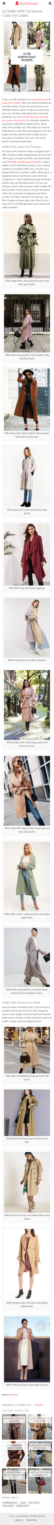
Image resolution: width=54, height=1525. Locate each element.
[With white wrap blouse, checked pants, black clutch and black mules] (27, 986)
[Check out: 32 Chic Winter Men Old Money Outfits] (40, 1427)
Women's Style (10, 1503)
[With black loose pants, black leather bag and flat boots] (27, 352)
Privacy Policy (32, 1520)
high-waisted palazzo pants (26, 161)
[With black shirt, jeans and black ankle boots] (27, 506)
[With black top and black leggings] (27, 585)
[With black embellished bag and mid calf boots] (27, 1073)
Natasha (39, 1405)
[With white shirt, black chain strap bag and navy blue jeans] (27, 825)
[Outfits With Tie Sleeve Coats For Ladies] (27, 91)
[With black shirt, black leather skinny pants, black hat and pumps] (27, 430)
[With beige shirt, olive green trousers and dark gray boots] (27, 277)
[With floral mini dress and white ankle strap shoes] (27, 1212)
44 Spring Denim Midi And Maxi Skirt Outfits (40, 1446)
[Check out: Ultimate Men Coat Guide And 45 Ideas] (14, 1427)
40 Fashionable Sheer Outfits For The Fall (14, 1446)
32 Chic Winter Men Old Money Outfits (39, 1419)
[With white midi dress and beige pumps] (27, 1381)
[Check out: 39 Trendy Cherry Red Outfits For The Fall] (40, 1481)
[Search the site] (50, 4)
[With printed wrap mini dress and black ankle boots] (27, 1299)
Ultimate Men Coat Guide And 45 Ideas (14, 1419)
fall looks (8, 1506)
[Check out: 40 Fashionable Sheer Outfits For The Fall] (14, 1454)
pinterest (14, 1395)
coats (23, 1503)
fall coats (34, 1503)
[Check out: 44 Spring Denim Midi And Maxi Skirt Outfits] (40, 1454)
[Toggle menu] (4, 4)
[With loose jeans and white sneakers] (27, 657)
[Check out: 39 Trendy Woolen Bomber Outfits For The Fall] (14, 1481)
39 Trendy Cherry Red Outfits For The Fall (39, 1473)
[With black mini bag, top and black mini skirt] (27, 1135)
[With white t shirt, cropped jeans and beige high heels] (27, 911)
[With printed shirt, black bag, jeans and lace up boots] (27, 739)
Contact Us (19, 1520)
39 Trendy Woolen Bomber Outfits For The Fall (14, 1475)
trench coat (22, 1506)
